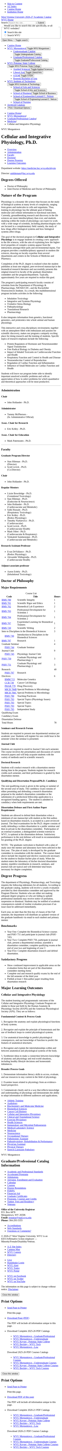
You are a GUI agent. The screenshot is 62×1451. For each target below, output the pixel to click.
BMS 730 (9, 636)
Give (9, 1260)
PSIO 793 (9, 699)
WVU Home (7, 19)
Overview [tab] (12, 149)
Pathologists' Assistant (17, 1138)
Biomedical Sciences (17, 1108)
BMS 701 (6, 603)
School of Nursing (22, 102)
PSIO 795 (9, 709)
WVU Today (13, 1268)
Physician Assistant (16, 1144)
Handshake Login (15, 1262)
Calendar (11, 1182)
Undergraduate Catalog (24, 51)
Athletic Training (15, 1100)
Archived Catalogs (16, 105)
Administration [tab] (14, 152)
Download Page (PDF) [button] (18, 1318)
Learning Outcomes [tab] (16, 163)
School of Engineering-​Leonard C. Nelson (33, 96)
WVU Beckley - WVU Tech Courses (31, 1368)
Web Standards (14, 1228)
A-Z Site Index (14, 1246)
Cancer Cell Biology (17, 1111)
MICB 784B (11, 689)
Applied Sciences (21, 69)
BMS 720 (6, 628)
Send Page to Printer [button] (17, 1307)
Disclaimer (13, 1289)
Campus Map (13, 1249)
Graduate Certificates (17, 1196)
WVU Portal (13, 1271)
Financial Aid (13, 1193)
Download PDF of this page (20, 1397)
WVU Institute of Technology (21, 81)
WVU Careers (14, 1252)
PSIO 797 (9, 672)
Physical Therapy (15, 1147)
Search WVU (13, 35)
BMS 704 (6, 617)
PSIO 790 (9, 696)
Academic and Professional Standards (25, 1171)
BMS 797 (6, 640)
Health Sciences (14, 1122)
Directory (11, 1255)
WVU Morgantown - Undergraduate (30, 1339)
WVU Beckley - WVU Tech (27, 1344)
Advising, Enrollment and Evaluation (25, 1180)
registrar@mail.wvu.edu (20, 1217)
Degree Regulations (16, 1188)
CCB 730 (9, 682)
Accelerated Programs (17, 1174)
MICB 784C (11, 692)
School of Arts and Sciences (26, 87)
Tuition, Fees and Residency (20, 1201)
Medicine (11, 121)
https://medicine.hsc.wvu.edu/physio (38, 168)
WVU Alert (12, 1265)
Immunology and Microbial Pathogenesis (26, 1125)
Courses (11, 1185)
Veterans (11, 1204)
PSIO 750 (6, 658)
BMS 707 (6, 623)
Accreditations (14, 1225)
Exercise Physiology (17, 1119)
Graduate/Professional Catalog (21, 118)
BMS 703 (6, 611)
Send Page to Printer (17, 1386)
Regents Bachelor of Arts (25, 78)
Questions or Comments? (19, 1231)
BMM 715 (10, 679)
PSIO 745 (9, 654)
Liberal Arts (19, 72)
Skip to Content (14, 3)
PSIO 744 (9, 647)
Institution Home (15, 12)
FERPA (11, 1190)
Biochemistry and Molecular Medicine (25, 1106)
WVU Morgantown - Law (25, 1347)
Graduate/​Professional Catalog (27, 57)
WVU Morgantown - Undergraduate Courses (34, 1362)
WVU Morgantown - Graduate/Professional (34, 1336)
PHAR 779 (10, 686)
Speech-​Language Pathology (21, 1149)
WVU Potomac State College (21, 63)
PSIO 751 (6, 664)
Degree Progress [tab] (15, 160)
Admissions (12, 1177)
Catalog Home (14, 9)
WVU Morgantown (16, 48)
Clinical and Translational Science (23, 1117)
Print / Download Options (19, 108)
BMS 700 (6, 600)
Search (4, 22)
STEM (16, 75)
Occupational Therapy (17, 1136)
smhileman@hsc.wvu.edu (22, 173)
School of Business (22, 93)
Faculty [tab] (10, 155)
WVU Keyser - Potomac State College (31, 1341)
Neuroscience (13, 1133)
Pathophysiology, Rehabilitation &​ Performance (30, 1141)
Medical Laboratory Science (20, 1128)
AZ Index (12, 6)
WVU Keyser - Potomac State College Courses (35, 1365)
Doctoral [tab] (11, 157)
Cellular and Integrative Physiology (24, 1114)
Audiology (12, 1103)
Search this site (14, 32)
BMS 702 (6, 606)
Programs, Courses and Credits (22, 1199)
